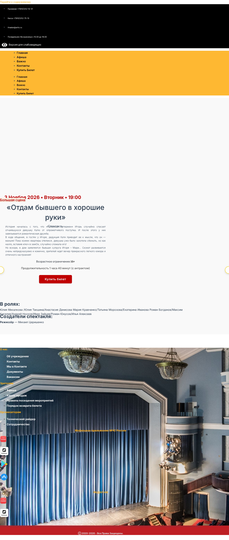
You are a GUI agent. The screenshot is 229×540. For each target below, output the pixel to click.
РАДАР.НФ (100, 492)
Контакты (23, 89)
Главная (22, 76)
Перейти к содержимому (15, 2)
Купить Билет (26, 70)
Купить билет (55, 279)
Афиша (21, 80)
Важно (21, 85)
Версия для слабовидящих (24, 44)
